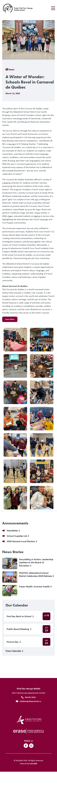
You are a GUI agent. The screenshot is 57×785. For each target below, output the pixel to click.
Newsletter (13, 530)
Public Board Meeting (18, 629)
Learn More (8, 320)
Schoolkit (33, 763)
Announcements (15, 523)
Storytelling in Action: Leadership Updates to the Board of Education (36, 562)
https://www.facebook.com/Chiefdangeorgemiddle (26, 746)
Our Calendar (17, 605)
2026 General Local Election (21, 541)
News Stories (12, 551)
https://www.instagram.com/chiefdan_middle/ (31, 746)
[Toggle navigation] (53, 8)
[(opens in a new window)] (28, 719)
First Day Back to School (19, 616)
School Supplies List (17, 536)
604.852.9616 (30, 697)
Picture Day (13, 641)
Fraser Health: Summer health (34, 586)
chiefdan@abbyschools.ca (30, 701)
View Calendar (14, 651)
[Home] (17, 8)
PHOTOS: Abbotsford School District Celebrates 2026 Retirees (36, 574)
